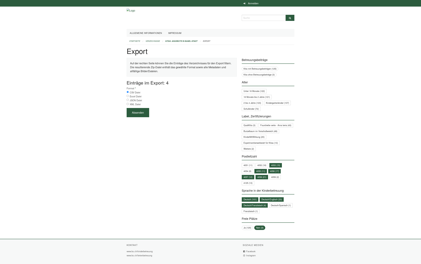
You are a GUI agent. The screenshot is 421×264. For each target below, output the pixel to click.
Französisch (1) (251, 211)
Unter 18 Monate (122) (254, 91)
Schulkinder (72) (251, 108)
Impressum (174, 33)
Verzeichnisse (153, 41)
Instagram (251, 255)
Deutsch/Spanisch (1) (281, 205)
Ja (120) (247, 227)
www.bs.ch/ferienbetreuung (140, 255)
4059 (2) (275, 177)
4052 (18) (261, 165)
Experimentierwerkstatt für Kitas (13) (261, 142)
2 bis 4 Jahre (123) (252, 102)
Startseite (134, 41)
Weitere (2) (249, 148)
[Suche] (290, 18)
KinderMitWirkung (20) (254, 136)
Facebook (251, 251)
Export (206, 41)
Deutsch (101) (250, 199)
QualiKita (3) (249, 125)
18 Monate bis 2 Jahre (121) (257, 96)
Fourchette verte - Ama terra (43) (275, 125)
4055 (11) (260, 171)
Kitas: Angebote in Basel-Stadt (181, 41)
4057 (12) (248, 177)
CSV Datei (135, 92)
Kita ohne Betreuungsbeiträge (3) (259, 74)
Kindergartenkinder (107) (277, 102)
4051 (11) (248, 165)
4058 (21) (261, 177)
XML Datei (135, 104)
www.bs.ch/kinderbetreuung (140, 251)
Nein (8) (259, 227)
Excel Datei (135, 96)
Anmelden (253, 3)
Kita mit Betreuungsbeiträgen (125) (260, 68)
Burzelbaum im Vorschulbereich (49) (260, 131)
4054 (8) (247, 171)
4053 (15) (275, 165)
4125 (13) (248, 182)
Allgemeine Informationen (146, 33)
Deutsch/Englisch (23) (271, 199)
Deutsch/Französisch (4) (255, 205)
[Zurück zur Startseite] (131, 17)
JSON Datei (136, 100)
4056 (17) (274, 171)
